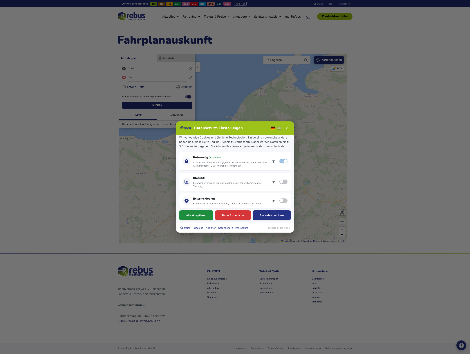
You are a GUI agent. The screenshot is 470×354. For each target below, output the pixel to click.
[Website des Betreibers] (186, 128)
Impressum (241, 227)
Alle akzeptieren (196, 215)
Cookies (198, 227)
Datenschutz (225, 227)
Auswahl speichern (272, 215)
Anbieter (211, 227)
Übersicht (185, 227)
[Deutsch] (273, 128)
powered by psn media (279, 228)
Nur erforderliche (233, 215)
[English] (279, 128)
